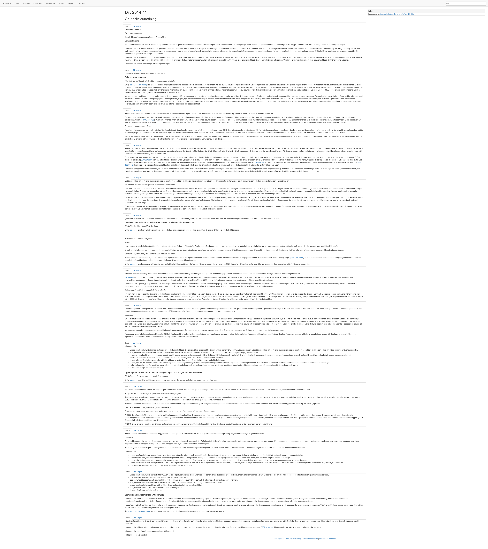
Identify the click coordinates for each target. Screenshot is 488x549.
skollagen (134, 230)
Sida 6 (127, 215)
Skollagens (129, 277)
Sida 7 (127, 270)
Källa (412, 14)
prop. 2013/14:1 (270, 188)
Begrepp (71, 3)
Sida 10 (127, 386)
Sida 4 (127, 145)
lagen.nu (6, 3)
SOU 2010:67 (146, 159)
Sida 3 (127, 110)
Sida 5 (127, 178)
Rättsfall (26, 3)
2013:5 (332, 296)
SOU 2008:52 (258, 162)
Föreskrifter (51, 3)
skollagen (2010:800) (138, 84)
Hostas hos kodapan (327, 538)
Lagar (17, 3)
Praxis (61, 3)
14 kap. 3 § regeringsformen (138, 511)
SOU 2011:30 (267, 527)
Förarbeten (37, 3)
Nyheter (82, 3)
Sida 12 (127, 472)
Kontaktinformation (310, 538)
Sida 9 (127, 343)
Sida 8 (127, 305)
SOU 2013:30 (148, 119)
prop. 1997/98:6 (297, 257)
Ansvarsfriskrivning (293, 538)
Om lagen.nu (279, 538)
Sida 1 (127, 26)
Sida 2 (127, 70)
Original (138, 26)
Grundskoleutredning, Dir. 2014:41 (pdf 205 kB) (395, 14)
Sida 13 (127, 518)
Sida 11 (127, 430)
